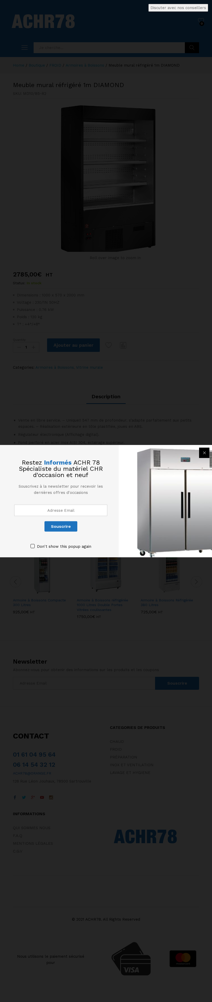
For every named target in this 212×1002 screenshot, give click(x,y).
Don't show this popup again (64, 546)
